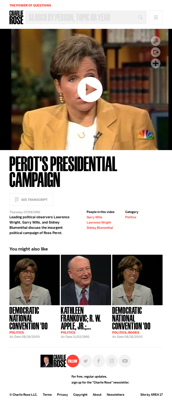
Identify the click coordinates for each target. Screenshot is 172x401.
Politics (130, 217)
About (97, 395)
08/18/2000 (28, 322)
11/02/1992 (81, 322)
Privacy (62, 395)
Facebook (99, 361)
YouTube (125, 361)
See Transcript (34, 200)
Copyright (80, 395)
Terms (47, 395)
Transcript (155, 41)
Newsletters (115, 395)
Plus (155, 63)
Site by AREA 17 (151, 395)
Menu (156, 17)
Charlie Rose (16, 17)
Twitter (85, 361)
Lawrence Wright (99, 222)
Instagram (112, 361)
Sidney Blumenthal (100, 228)
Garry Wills (94, 217)
